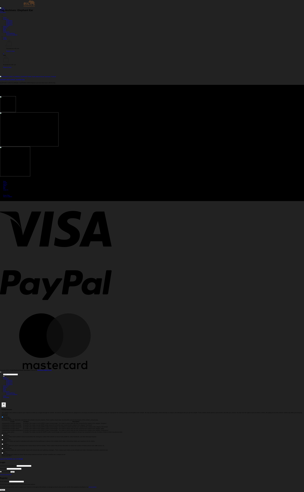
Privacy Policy (6, 195)
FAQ (4, 30)
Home (5, 17)
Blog (4, 29)
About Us (5, 26)
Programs (6, 19)
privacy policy (92, 487)
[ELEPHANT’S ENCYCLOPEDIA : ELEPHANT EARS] (28, 76)
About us (5, 184)
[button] (4, 37)
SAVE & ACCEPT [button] (7, 456)
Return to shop (10, 51)
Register (2, 489)
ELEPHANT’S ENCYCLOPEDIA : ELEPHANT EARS (12, 79)
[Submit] (3, 376)
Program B (9, 22)
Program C (9, 23)
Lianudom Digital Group (44, 370)
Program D (9, 25)
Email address (4, 481)
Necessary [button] (5, 415)
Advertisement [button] (6, 447)
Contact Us (6, 32)
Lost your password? (6, 474)
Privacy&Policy (10, 33)
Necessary (6, 417)
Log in (12, 471)
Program (5, 182)
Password (3, 468)
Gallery (5, 27)
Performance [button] (5, 438)
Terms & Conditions (11, 35)
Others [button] (3, 451)
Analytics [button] (4, 442)
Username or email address (8, 465)
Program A (9, 20)
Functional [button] (5, 433)
